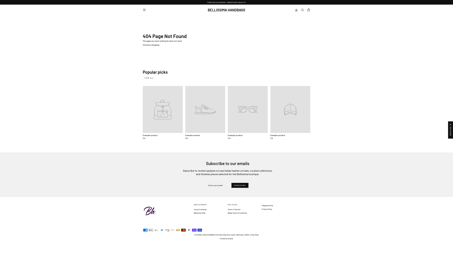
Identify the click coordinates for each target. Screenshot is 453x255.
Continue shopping (151, 45)
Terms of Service (234, 209)
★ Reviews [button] (450, 130)
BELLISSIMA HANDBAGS (226, 10)
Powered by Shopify (226, 238)
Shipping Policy (267, 205)
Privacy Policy (267, 209)
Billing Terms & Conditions (237, 213)
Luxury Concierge (200, 209)
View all (149, 78)
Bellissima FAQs (200, 213)
